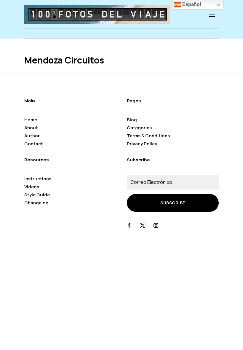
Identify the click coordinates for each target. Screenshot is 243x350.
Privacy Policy (142, 144)
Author (32, 136)
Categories (139, 128)
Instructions (37, 179)
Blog (132, 120)
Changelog (36, 203)
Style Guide (37, 195)
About (31, 128)
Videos (31, 187)
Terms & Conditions (148, 136)
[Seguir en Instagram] (156, 225)
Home (30, 120)
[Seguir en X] (142, 225)
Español (191, 4)
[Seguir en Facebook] (129, 225)
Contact (33, 144)
